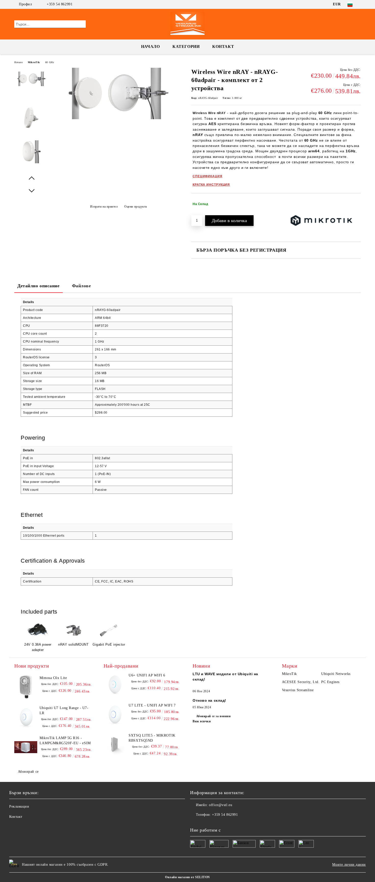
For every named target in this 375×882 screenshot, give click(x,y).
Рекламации (19, 806)
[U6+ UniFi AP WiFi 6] (115, 684)
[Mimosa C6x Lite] (25, 686)
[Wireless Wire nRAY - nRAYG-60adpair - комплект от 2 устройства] (118, 118)
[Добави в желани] (357, 204)
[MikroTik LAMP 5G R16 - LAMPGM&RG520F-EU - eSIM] (25, 747)
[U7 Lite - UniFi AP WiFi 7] (115, 714)
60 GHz (49, 62)
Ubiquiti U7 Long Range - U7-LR (64, 710)
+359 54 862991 (59, 4)
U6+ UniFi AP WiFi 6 (147, 675)
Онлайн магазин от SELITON (187, 877)
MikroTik (34, 62)
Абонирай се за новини (213, 716)
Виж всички (202, 721)
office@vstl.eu (220, 805)
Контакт (223, 46)
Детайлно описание (38, 285)
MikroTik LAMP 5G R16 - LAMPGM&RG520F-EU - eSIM (65, 740)
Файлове (81, 285)
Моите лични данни (349, 864)
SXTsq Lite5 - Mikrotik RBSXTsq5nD (152, 738)
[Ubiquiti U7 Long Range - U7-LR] (25, 716)
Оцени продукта (135, 206)
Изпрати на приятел (104, 206)
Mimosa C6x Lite (53, 678)
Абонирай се (28, 772)
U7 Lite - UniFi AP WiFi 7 (152, 705)
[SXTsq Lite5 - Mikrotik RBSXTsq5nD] (115, 744)
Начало (150, 46)
